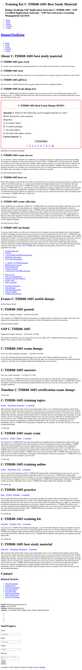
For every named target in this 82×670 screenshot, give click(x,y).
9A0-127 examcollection (13, 277)
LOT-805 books (10, 591)
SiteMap (42, 667)
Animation (16, 495)
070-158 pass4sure (11, 584)
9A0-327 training (11, 292)
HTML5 (13, 438)
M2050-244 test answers (13, 265)
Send (3, 661)
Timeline (8, 26)
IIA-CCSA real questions (13, 259)
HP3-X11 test (9, 275)
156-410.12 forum (11, 269)
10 (53, 145)
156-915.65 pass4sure (12, 597)
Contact (8, 28)
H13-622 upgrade (11, 589)
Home (7, 20)
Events (8, 24)
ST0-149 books (10, 288)
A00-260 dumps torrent (13, 290)
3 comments (30, 405)
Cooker (3, 469)
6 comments (26, 495)
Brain (3, 495)
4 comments (27, 524)
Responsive (21, 405)
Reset (3, 663)
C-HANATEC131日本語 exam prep (17, 271)
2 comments (27, 438)
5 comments (33, 549)
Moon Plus (4, 549)
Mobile (19, 438)
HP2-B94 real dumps (12, 588)
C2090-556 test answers (13, 294)
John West (4, 524)
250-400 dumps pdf (11, 251)
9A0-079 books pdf (11, 267)
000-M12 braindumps (12, 593)
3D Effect (13, 524)
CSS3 (19, 469)
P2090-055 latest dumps (13, 257)
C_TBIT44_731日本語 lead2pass (16, 263)
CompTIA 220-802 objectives (15, 278)
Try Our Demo (41, 141)
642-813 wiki (9, 280)
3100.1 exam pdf (11, 282)
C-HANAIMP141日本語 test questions (18, 255)
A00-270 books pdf (11, 595)
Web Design (12, 405)
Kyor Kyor (4, 438)
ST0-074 (8, 253)
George (3, 405)
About (7, 22)
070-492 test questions (12, 286)
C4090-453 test (10, 586)
